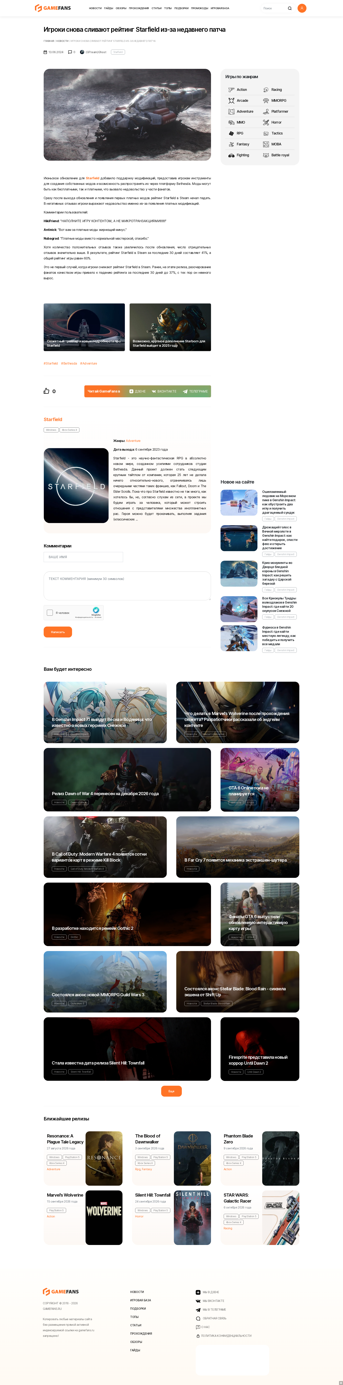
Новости (95, 8)
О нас (205, 1327)
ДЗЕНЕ (140, 391)
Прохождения (139, 8)
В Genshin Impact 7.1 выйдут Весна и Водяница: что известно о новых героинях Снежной (102, 722)
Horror (276, 122)
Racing (276, 89)
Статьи (157, 8)
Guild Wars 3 (77, 1003)
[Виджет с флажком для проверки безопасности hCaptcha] (74, 612)
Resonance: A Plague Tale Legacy (65, 1138)
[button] (302, 8)
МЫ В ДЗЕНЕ (210, 1292)
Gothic (74, 937)
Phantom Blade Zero (238, 1138)
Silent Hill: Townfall (81, 1071)
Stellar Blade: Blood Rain (216, 1003)
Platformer (279, 111)
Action (241, 89)
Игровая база (220, 8)
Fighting (242, 155)
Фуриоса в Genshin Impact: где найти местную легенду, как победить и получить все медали (279, 635)
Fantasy (242, 144)
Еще (171, 1091)
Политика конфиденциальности (225, 1335)
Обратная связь (214, 1318)
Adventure (89, 363)
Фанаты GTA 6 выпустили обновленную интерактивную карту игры (258, 922)
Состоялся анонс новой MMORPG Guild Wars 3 (98, 994)
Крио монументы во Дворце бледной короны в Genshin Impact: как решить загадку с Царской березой (277, 573)
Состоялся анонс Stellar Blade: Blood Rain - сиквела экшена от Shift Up (235, 991)
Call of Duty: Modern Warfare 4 (87, 868)
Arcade (242, 100)
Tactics (277, 133)
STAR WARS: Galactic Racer (237, 1198)
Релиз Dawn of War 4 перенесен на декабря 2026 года (105, 793)
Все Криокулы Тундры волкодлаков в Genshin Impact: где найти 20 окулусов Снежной (279, 604)
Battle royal (280, 155)
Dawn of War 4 (78, 802)
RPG (239, 133)
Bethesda (70, 363)
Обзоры (121, 8)
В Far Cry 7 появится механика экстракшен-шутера (235, 860)
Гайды (108, 8)
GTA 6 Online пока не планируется (249, 790)
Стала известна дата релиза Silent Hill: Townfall (98, 1062)
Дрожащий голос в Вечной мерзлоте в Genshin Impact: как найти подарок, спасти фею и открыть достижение (280, 537)
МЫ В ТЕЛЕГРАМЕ (214, 1309)
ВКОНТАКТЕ (166, 391)
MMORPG (278, 100)
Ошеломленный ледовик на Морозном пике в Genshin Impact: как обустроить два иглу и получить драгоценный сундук (279, 502)
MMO (240, 122)
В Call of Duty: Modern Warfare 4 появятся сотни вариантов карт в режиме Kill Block (99, 857)
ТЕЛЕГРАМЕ (198, 391)
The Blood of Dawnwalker (147, 1138)
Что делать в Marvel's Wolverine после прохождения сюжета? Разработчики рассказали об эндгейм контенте (236, 719)
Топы (168, 8)
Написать (58, 632)
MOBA (276, 144)
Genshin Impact (286, 518)
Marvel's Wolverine (213, 734)
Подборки (181, 8)
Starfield (117, 52)
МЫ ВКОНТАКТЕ (213, 1300)
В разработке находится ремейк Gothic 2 (92, 928)
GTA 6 (250, 802)
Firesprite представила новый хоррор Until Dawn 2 (258, 1060)
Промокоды (199, 8)
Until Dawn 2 (254, 1071)
